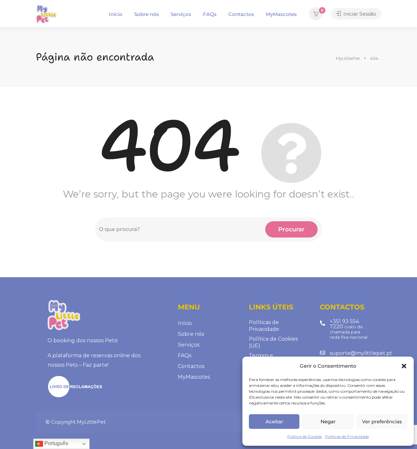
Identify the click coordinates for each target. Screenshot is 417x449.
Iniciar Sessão (359, 14)
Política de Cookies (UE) (273, 342)
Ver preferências (382, 421)
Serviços (181, 14)
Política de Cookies (304, 436)
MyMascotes (281, 14)
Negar (328, 421)
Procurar (291, 229)
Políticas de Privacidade (347, 436)
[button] (404, 366)
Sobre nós (146, 14)
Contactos (241, 14)
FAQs (210, 14)
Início (115, 14)
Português (55, 443)
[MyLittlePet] (46, 14)
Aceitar (274, 421)
